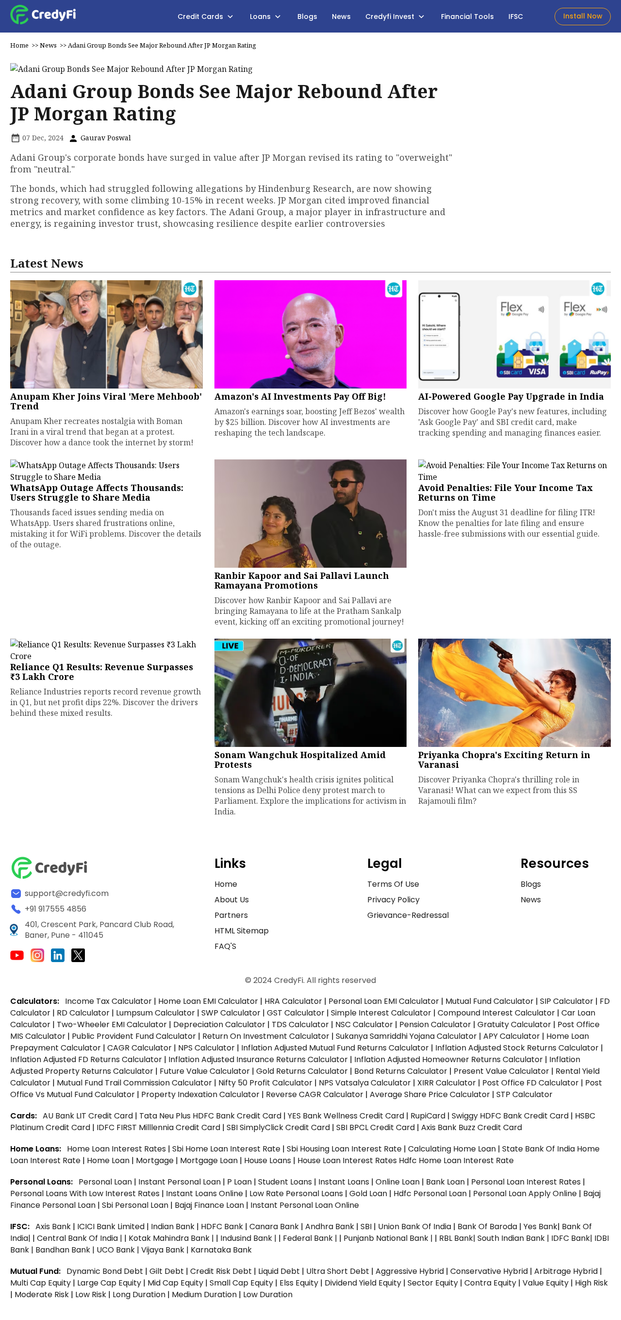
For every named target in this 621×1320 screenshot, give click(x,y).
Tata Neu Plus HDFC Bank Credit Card (210, 1115)
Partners (231, 915)
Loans (261, 16)
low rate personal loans (297, 1193)
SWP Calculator (231, 1012)
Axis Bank (54, 1226)
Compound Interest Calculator (496, 1012)
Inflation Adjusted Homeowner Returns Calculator (448, 1059)
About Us (231, 899)
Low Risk (90, 1294)
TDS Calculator (300, 1024)
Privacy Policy (393, 899)
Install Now (583, 16)
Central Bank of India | (80, 1238)
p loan (240, 1181)
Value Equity (546, 1282)
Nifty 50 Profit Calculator (265, 1082)
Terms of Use (393, 884)
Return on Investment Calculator (265, 1036)
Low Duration (268, 1294)
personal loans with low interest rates (85, 1193)
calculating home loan (453, 1148)
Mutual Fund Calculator (489, 1001)
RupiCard (428, 1115)
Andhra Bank (329, 1226)
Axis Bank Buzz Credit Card (471, 1127)
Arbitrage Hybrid (566, 1271)
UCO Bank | (119, 1249)
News (341, 16)
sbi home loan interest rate (226, 1148)
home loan (109, 1160)
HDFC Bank (222, 1226)
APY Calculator (511, 1036)
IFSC (515, 16)
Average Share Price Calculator (430, 1094)
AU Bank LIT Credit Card (89, 1115)
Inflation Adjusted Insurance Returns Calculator (258, 1059)
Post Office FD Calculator (530, 1082)
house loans (268, 1160)
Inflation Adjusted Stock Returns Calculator (517, 1047)
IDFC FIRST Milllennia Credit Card (159, 1127)
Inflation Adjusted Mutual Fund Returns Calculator (335, 1047)
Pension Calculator (435, 1024)
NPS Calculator (206, 1047)
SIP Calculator (566, 1001)
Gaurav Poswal (105, 137)
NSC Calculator (364, 1024)
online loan (398, 1181)
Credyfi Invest (390, 16)
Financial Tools (467, 16)
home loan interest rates (117, 1148)
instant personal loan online (304, 1205)
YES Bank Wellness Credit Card (346, 1115)
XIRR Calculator (446, 1082)
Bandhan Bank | (66, 1249)
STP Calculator (524, 1094)
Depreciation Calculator (219, 1024)
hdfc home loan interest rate (456, 1160)
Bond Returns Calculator (400, 1071)
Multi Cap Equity (40, 1282)
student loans (285, 1181)
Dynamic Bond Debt (104, 1271)
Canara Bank (275, 1226)
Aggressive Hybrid (410, 1271)
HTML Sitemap (241, 930)
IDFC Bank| (572, 1238)
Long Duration (139, 1294)
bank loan (445, 1181)
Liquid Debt (279, 1271)
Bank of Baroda (487, 1226)
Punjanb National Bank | (389, 1238)
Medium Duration (204, 1294)
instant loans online (205, 1193)
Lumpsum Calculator (155, 1012)
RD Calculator (83, 1012)
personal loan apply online (526, 1193)
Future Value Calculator (205, 1071)
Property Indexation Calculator (200, 1094)
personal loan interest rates (527, 1181)
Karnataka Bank (221, 1249)
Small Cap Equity (241, 1282)
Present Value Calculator (501, 1071)
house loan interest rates (348, 1160)
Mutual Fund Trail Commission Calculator (134, 1082)
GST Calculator (296, 1012)
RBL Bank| (458, 1238)
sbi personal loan (136, 1205)
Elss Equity (298, 1282)
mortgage (156, 1160)
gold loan (369, 1193)
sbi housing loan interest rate (345, 1148)
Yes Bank (540, 1226)
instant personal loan (180, 1181)
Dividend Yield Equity (363, 1282)
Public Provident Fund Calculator (134, 1036)
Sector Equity (434, 1282)
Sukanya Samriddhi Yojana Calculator (406, 1036)
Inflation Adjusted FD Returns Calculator (86, 1059)
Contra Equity (490, 1282)
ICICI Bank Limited (112, 1226)
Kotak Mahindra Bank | (172, 1238)
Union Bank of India (415, 1226)
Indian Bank (173, 1226)
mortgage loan (210, 1160)
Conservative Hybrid (489, 1271)
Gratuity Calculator (514, 1024)
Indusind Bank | (249, 1238)
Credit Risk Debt (221, 1271)
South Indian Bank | (514, 1238)
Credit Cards (201, 16)
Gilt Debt (166, 1271)
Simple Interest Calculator (381, 1012)
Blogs (307, 16)
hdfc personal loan (431, 1193)
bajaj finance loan (210, 1205)
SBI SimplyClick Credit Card (278, 1127)
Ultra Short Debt (337, 1271)
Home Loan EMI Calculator (208, 1001)
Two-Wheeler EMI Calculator (112, 1024)
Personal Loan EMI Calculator (383, 1001)
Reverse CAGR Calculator (314, 1094)
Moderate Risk (42, 1294)
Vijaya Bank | (166, 1249)
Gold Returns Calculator (302, 1071)
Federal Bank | (311, 1238)
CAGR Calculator (139, 1047)
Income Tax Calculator (108, 1001)
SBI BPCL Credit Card (376, 1127)
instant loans (344, 1181)
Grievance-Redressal (408, 915)
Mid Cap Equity (175, 1282)
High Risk (591, 1282)
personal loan (106, 1181)
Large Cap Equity (109, 1282)
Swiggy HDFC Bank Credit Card (510, 1115)
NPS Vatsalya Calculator (365, 1082)
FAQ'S (225, 946)
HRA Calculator (293, 1001)
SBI (366, 1226)
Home (19, 45)
